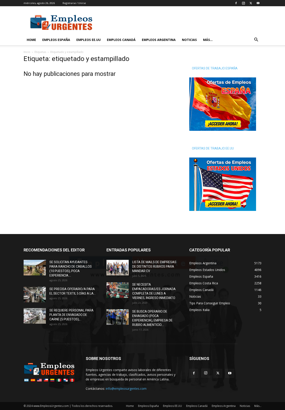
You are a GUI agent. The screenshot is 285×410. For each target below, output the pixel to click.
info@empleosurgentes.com (126, 388)
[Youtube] (258, 3)
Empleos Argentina (159, 40)
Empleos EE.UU (88, 40)
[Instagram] (243, 3)
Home (31, 40)
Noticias (189, 40)
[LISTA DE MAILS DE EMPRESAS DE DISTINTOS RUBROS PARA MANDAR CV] (117, 267)
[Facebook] (236, 3)
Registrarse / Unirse (74, 3)
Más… (208, 40)
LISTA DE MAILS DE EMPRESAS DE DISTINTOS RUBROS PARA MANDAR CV (154, 266)
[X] (250, 3)
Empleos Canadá (121, 40)
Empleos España (56, 40)
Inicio (27, 52)
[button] (256, 40)
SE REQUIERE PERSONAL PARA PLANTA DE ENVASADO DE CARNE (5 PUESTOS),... (71, 315)
